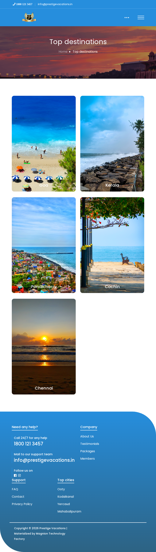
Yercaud (63, 504)
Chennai (44, 388)
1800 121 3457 (28, 444)
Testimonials (89, 444)
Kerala (112, 185)
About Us (87, 436)
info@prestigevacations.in (44, 460)
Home (63, 51)
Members (87, 458)
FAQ (15, 489)
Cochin (112, 287)
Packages (87, 451)
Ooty (61, 489)
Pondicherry (44, 287)
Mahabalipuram (69, 511)
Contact (18, 496)
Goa (43, 185)
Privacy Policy (22, 504)
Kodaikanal (65, 496)
